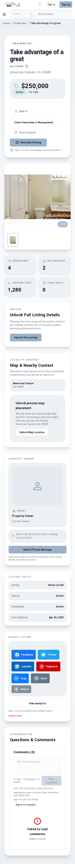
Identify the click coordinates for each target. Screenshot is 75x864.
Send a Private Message (37, 549)
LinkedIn (26, 666)
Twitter (52, 654)
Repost (25, 689)
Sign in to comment (26, 805)
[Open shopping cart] (40, 4)
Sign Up (66, 4)
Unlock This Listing (25, 337)
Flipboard (51, 666)
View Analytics (37, 703)
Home (6, 23)
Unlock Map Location (31, 432)
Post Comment (51, 781)
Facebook (27, 654)
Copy (24, 678)
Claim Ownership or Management (33, 122)
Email (44, 678)
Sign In (51, 4)
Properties (20, 23)
